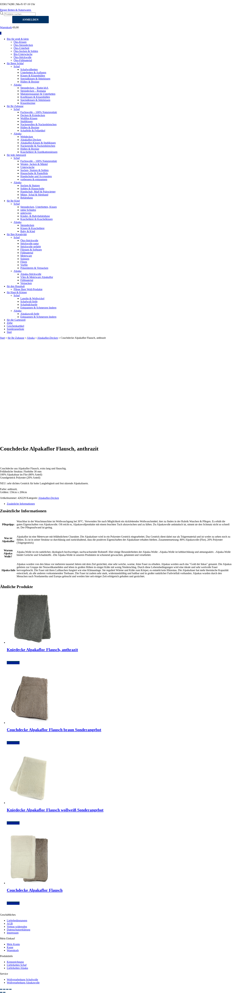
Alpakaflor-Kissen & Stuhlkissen (38, 142)
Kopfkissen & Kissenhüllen (35, 97)
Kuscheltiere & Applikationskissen (38, 151)
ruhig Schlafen (28, 209)
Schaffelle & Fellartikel (32, 130)
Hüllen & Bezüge (29, 81)
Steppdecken (27, 225)
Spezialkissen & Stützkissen (35, 78)
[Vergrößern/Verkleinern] (1, 989)
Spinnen (24, 258)
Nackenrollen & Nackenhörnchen (38, 124)
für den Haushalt (16, 286)
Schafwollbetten (29, 69)
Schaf (17, 66)
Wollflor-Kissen (28, 118)
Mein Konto (13, 944)
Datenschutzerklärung (18, 929)
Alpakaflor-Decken (30, 139)
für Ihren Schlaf (15, 63)
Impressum (13, 932)
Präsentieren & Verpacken (34, 267)
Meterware (26, 255)
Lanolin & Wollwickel (32, 298)
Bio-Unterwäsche (23, 54)
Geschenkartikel (15, 325)
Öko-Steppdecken (23, 45)
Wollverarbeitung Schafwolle (22, 979)
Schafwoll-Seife (29, 301)
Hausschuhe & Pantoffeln (34, 173)
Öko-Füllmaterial (23, 60)
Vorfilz (24, 264)
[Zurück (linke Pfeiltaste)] (1, 992)
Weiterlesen (13, 662)
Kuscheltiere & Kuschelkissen (36, 219)
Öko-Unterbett (21, 48)
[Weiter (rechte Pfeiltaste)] (4, 992)
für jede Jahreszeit (16, 155)
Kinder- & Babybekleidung (35, 216)
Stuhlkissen (26, 121)
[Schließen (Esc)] (10, 989)
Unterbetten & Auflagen (33, 72)
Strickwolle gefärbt (30, 246)
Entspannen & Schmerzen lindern (38, 307)
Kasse (10, 947)
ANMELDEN (30, 19)
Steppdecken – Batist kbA (34, 87)
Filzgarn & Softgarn (31, 249)
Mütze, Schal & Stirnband (34, 194)
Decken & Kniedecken (32, 115)
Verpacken (26, 283)
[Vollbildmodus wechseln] (4, 989)
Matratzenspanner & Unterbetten (37, 93)
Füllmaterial (26, 252)
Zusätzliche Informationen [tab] (21, 503)
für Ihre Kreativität (17, 234)
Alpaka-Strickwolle (30, 274)
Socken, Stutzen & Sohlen (34, 170)
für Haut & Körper (17, 292)
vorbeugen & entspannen (33, 179)
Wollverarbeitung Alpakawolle (23, 982)
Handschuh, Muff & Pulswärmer (38, 191)
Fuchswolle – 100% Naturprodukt (38, 112)
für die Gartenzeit (16, 319)
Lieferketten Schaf (16, 964)
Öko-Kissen (20, 42)
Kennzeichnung (15, 961)
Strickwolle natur (29, 243)
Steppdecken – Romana (33, 90)
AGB (10, 923)
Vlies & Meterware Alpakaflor (36, 277)
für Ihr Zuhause (15, 106)
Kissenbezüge (27, 103)
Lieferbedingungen (17, 920)
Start (9, 332)
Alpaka (17, 84)
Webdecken (26, 136)
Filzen (23, 261)
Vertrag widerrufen (17, 926)
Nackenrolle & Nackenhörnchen (37, 145)
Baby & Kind (27, 231)
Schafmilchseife (28, 304)
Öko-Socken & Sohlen (26, 51)
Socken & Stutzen (30, 185)
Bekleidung (26, 197)
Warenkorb (6, 27)
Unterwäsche (27, 167)
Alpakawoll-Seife (29, 313)
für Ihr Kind (13, 200)
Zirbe (10, 322)
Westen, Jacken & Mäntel (34, 164)
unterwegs (25, 213)
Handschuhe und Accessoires (36, 176)
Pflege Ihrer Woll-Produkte (28, 289)
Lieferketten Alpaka (17, 968)
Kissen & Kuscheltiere (32, 228)
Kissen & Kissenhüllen (32, 75)
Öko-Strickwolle (22, 57)
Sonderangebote (15, 329)
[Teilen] (7, 989)
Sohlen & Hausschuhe (32, 188)
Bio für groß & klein (18, 38)
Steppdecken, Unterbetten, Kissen (38, 206)
